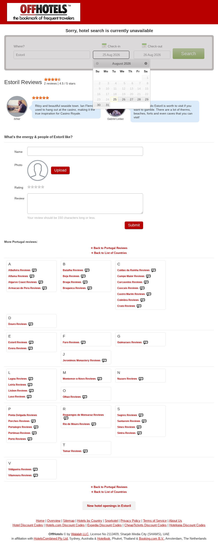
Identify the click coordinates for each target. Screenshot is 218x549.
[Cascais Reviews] (142, 288)
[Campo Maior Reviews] (148, 276)
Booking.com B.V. (151, 538)
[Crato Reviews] (139, 306)
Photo (18, 165)
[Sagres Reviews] (140, 415)
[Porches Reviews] (33, 421)
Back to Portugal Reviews (109, 248)
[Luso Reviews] (29, 397)
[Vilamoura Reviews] (35, 476)
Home (40, 520)
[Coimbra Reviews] (142, 300)
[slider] (52, 79)
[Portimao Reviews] (34, 433)
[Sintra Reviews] (139, 433)
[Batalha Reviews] (87, 270)
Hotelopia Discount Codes (187, 525)
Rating (18, 187)
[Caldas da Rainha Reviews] (153, 270)
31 (107, 105)
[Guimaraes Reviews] (145, 343)
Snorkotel (111, 520)
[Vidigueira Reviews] (35, 470)
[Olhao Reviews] (84, 397)
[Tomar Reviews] (85, 451)
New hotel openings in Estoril (109, 506)
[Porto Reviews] (29, 439)
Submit (134, 225)
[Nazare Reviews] (140, 379)
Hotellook (103, 538)
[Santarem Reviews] (144, 421)
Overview (53, 520)
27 (131, 99)
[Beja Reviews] (83, 276)
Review (19, 198)
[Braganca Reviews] (89, 288)
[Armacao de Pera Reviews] (44, 288)
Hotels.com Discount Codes (65, 525)
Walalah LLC (80, 534)
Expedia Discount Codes (104, 525)
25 (115, 99)
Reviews (19, 270)
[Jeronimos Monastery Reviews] (104, 361)
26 (123, 99)
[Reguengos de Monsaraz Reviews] (66, 418)
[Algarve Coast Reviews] (40, 282)
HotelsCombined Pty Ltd (51, 538)
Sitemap (69, 520)
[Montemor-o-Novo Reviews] (99, 379)
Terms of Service (155, 520)
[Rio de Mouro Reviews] (93, 424)
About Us (175, 520)
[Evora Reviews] (30, 348)
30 (98, 105)
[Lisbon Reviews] (31, 391)
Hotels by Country (89, 520)
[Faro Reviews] (83, 343)
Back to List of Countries (109, 252)
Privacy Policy (130, 520)
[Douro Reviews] (30, 324)
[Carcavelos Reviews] (146, 282)
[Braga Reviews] (85, 282)
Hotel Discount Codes (28, 525)
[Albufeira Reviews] (34, 270)
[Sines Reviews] (139, 427)
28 (139, 99)
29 (146, 99)
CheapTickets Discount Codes (145, 525)
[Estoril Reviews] (31, 343)
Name (18, 151)
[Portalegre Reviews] (36, 427)
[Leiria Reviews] (30, 385)
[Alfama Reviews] (31, 276)
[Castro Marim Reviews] (148, 294)
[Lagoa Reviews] (30, 379)
